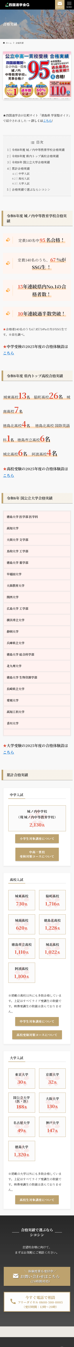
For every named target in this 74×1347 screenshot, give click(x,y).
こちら (47, 120)
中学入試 (24, 173)
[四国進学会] (17, 5)
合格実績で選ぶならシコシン (31, 189)
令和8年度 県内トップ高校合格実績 (35, 156)
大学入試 (24, 183)
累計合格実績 (21, 168)
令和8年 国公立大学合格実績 (31, 162)
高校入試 (24, 178)
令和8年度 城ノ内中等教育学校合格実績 (38, 150)
